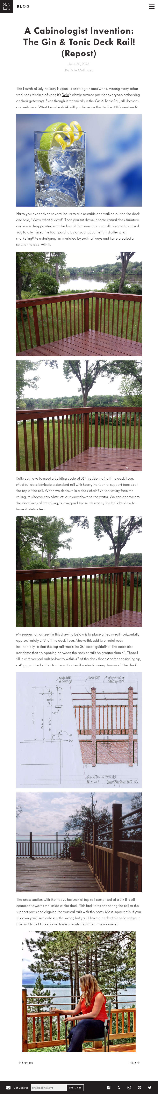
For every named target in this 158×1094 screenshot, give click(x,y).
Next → (135, 1062)
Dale (65, 95)
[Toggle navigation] (151, 6)
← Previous (25, 1062)
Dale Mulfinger (81, 70)
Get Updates (20, 1087)
